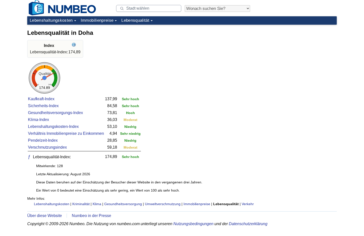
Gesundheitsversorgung (123, 204)
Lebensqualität (135, 20)
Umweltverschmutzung (163, 204)
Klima (97, 204)
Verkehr (248, 204)
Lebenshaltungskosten (51, 20)
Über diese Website (44, 216)
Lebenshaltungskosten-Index (53, 126)
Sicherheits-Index (43, 106)
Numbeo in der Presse (91, 216)
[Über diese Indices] (74, 45)
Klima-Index (38, 120)
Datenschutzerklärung (248, 224)
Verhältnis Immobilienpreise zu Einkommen (66, 133)
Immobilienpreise (97, 20)
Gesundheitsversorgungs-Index (55, 113)
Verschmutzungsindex (47, 147)
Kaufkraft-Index (41, 99)
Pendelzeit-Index (43, 140)
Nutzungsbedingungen (193, 224)
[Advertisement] (299, 58)
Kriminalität (81, 204)
